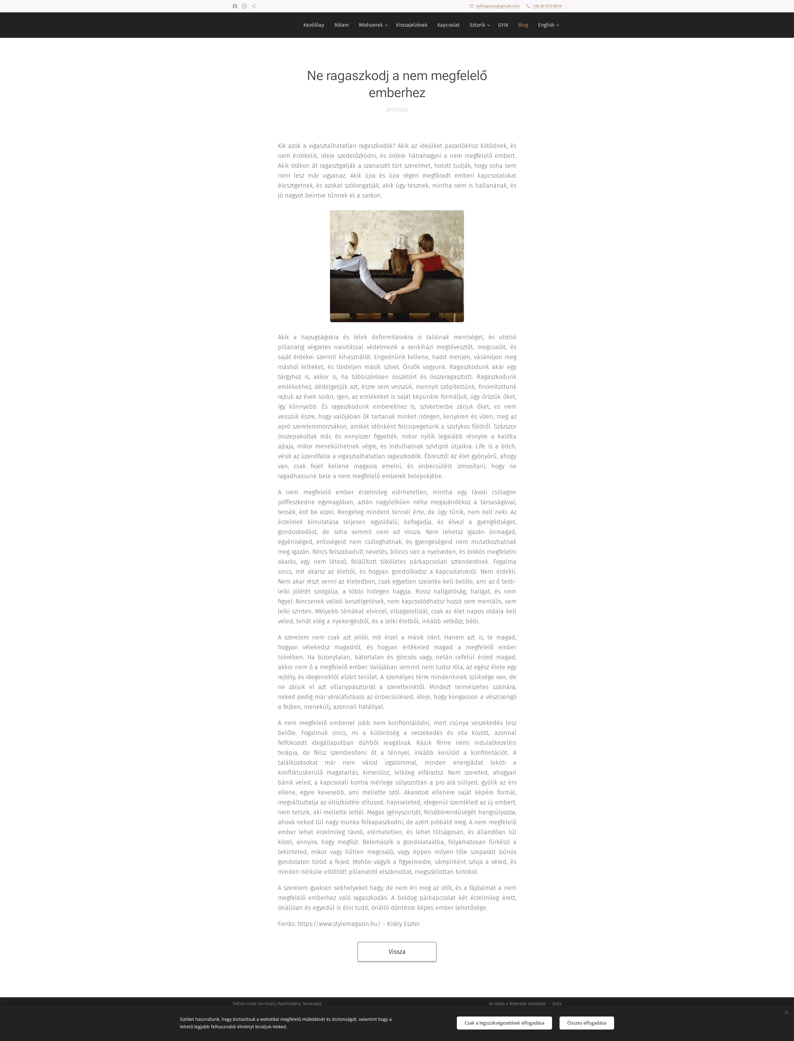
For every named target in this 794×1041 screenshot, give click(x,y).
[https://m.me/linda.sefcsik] (253, 6)
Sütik (556, 1003)
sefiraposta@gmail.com (498, 6)
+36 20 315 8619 (547, 6)
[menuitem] (315, 25)
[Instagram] (244, 6)
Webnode (518, 1003)
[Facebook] (235, 6)
